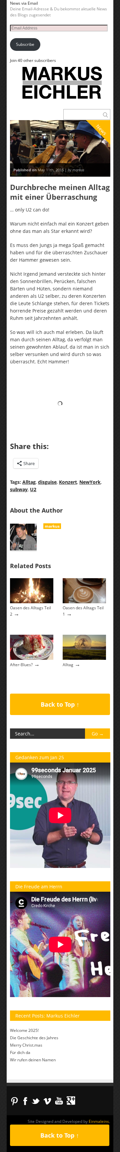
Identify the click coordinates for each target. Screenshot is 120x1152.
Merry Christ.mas (26, 1045)
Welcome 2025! (24, 1030)
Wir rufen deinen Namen (33, 1060)
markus (52, 526)
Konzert (68, 482)
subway (19, 489)
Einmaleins (99, 1121)
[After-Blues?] (31, 658)
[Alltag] (84, 658)
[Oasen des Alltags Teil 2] (31, 602)
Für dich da (20, 1052)
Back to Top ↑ (60, 704)
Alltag (29, 482)
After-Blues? (21, 665)
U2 (33, 489)
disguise (47, 482)
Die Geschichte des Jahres (34, 1038)
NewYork (90, 482)
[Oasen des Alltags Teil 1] (84, 602)
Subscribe (25, 44)
